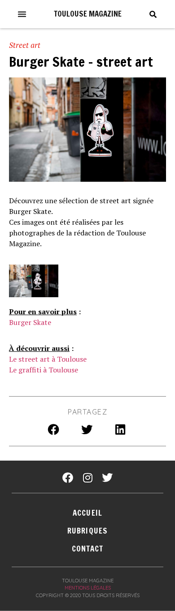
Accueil (87, 512)
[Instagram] (87, 477)
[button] (22, 14)
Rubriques (87, 530)
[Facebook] (67, 477)
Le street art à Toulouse (48, 359)
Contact (88, 548)
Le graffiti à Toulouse (43, 370)
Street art (24, 45)
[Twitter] (107, 477)
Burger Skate (30, 322)
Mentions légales (88, 588)
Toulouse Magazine (88, 13)
